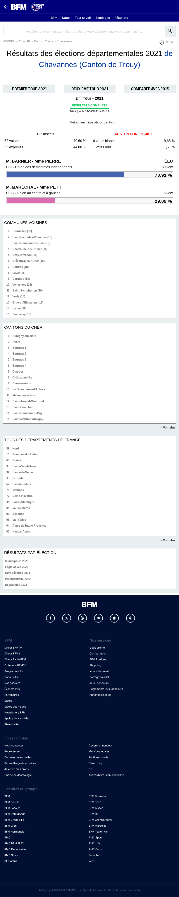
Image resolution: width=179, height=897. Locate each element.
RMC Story (11, 855)
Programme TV (13, 671)
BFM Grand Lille (14, 819)
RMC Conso (96, 849)
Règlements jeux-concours (106, 689)
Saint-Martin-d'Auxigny (27, 419)
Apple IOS (114, 618)
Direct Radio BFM (15, 659)
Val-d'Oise (19, 519)
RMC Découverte (15, 849)
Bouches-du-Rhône (25, 454)
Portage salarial (99, 677)
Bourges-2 (19, 353)
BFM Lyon (10, 825)
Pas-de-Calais (21, 484)
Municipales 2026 (16, 561)
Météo (8, 700)
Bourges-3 (19, 359)
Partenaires (11, 694)
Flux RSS (82, 618)
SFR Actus (10, 861)
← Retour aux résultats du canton (90, 122)
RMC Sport (95, 837)
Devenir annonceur (100, 745)
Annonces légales (100, 694)
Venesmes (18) (22, 284)
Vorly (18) (18, 296)
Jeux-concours (99, 683)
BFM (54, 17)
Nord (15, 448)
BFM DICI (94, 813)
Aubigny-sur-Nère (24, 336)
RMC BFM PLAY (14, 843)
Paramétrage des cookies (20, 763)
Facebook (50, 618)
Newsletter (98, 618)
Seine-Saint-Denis (24, 466)
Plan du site (11, 724)
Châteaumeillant (23, 377)
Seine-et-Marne (22, 496)
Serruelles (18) (22, 231)
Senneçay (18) (21, 314)
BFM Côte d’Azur (14, 813)
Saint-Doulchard (23, 407)
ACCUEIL (9, 41)
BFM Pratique (98, 659)
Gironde (17, 478)
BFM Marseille (97, 825)
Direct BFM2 (12, 653)
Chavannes (64, 41)
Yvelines (18, 490)
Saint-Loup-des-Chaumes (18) (32, 237)
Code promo (97, 647)
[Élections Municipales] (26, 7)
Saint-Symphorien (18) (27, 290)
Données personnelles (18, 757)
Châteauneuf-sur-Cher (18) (29, 249)
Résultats (121, 17)
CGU (92, 769)
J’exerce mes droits (16, 769)
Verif (91, 861)
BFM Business (97, 796)
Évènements (12, 689)
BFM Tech (95, 802)
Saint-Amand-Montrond (28, 401)
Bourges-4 (19, 365)
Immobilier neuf (99, 671)
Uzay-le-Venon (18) (24, 255)
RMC (7, 837)
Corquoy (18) (21, 278)
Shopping (95, 665)
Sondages (102, 17)
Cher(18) (25, 41)
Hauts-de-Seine (22, 472)
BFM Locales (12, 808)
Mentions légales (99, 751)
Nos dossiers (12, 683)
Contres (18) (20, 267)
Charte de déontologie (18, 775)
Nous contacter (13, 745)
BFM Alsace (96, 808)
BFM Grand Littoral (100, 819)
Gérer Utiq (95, 763)
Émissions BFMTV (15, 665)
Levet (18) (18, 272)
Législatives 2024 (16, 567)
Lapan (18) (19, 308)
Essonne (18, 513)
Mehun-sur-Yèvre (23, 395)
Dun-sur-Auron (22, 383)
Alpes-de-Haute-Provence (29, 525)
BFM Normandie (14, 831)
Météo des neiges (15, 706)
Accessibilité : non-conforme (106, 775)
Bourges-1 (19, 347)
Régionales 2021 (16, 584)
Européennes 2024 (17, 572)
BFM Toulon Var (98, 831)
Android (130, 618)
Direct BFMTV (13, 647)
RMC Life (94, 843)
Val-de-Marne (21, 508)
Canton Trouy (43, 41)
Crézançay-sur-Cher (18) (28, 260)
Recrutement (12, 751)
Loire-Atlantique (23, 502)
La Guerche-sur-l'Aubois (28, 389)
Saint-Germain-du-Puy (27, 413)
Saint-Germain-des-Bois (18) (31, 243)
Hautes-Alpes (21, 531)
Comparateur (98, 653)
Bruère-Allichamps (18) (27, 302)
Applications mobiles (17, 718)
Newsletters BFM (15, 712)
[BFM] (5, 6)
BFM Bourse (11, 802)
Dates (66, 17)
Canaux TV (11, 677)
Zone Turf (95, 855)
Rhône (16, 460)
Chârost (17, 371)
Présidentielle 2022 (18, 579)
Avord (16, 342)
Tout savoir (83, 17)
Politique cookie (98, 757)
